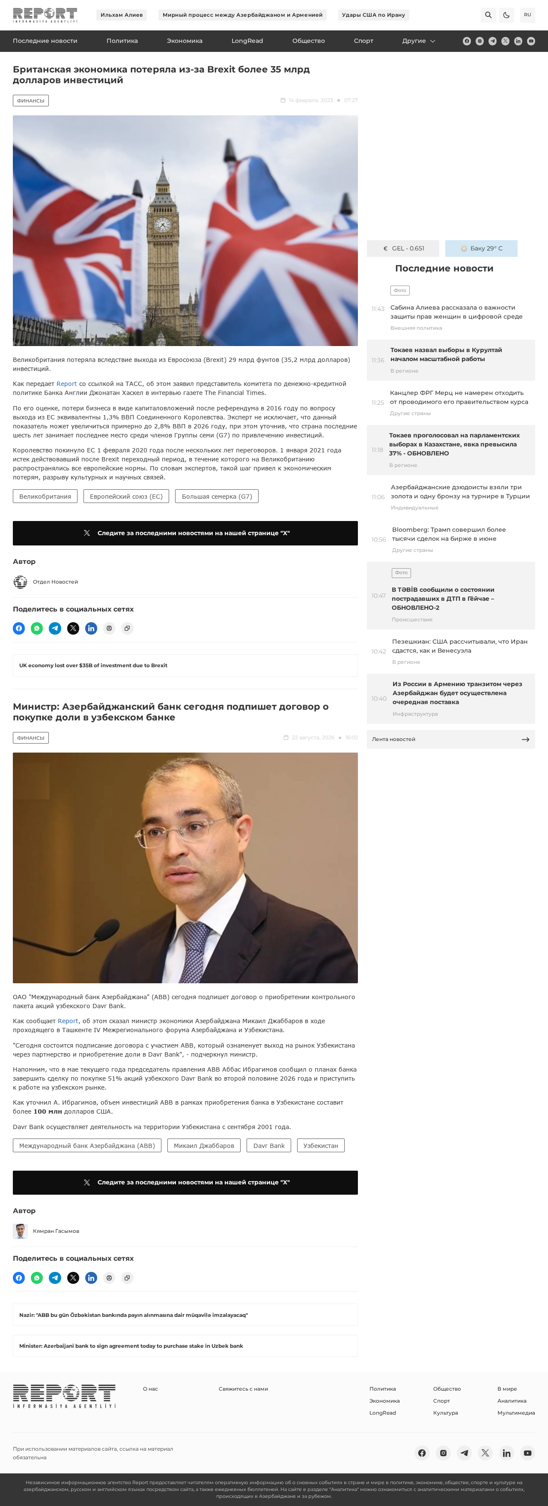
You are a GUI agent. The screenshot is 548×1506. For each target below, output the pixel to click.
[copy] (127, 628)
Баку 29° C (487, 248)
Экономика (384, 1401)
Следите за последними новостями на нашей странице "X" (194, 533)
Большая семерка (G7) (217, 496)
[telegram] (492, 41)
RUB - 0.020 (408, 248)
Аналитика (512, 1401)
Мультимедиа (516, 1413)
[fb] (467, 41)
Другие (414, 41)
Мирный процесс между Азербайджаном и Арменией (243, 15)
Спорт (441, 1401)
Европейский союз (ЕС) (126, 496)
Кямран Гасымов (56, 1231)
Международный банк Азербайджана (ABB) (87, 1145)
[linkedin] (518, 41)
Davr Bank (269, 1145)
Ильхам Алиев (122, 15)
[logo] (45, 15)
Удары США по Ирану (373, 15)
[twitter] (505, 41)
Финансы (31, 101)
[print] (109, 628)
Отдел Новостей (55, 581)
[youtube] (531, 41)
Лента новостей (393, 739)
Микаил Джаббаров (204, 1145)
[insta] (480, 41)
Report (67, 383)
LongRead (382, 1413)
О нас (150, 1389)
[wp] (37, 628)
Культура (445, 1413)
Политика (382, 1389)
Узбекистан (321, 1145)
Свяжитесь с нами (243, 1389)
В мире (507, 1389)
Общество (447, 1389)
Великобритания (45, 496)
